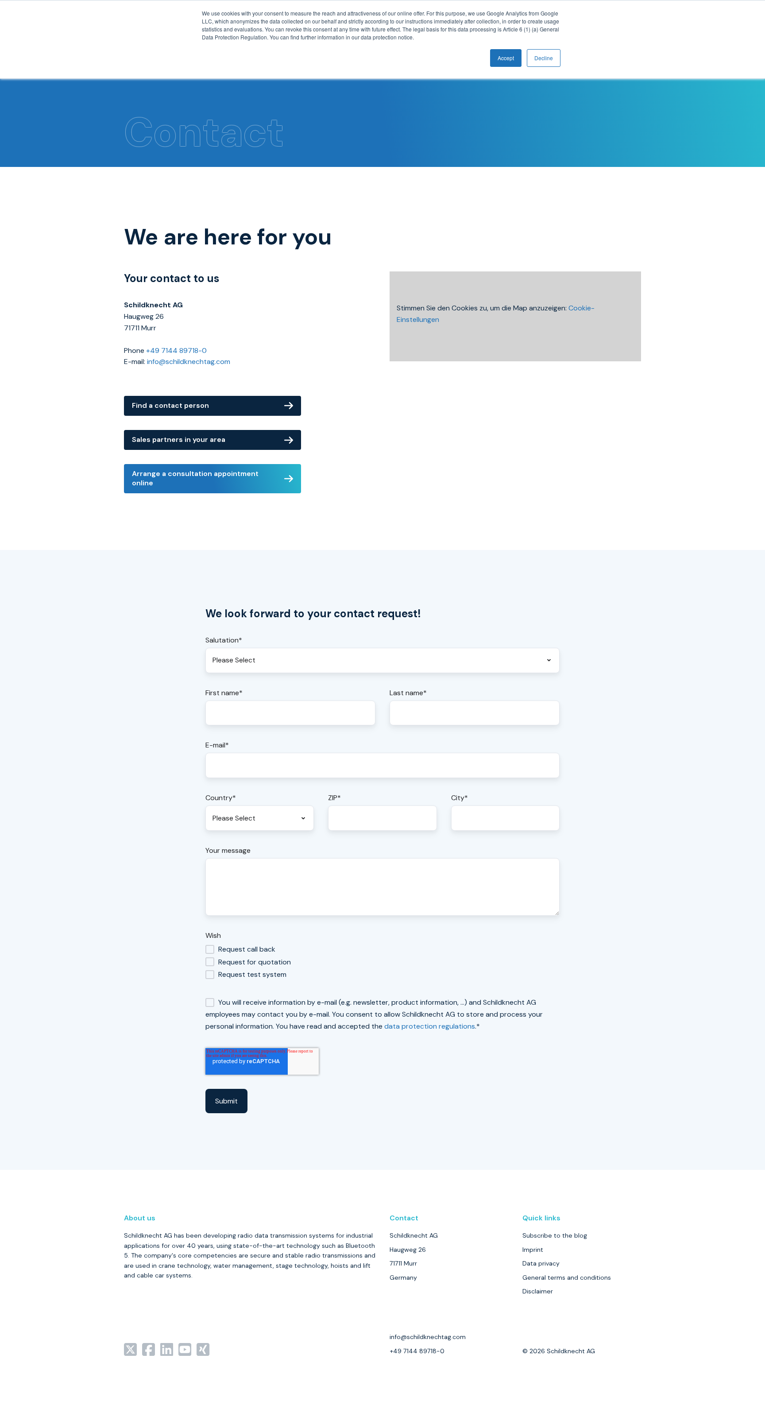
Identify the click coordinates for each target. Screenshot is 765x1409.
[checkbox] (382, 961)
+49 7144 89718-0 (176, 350)
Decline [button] (543, 58)
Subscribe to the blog (554, 1235)
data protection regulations (429, 1026)
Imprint (532, 1250)
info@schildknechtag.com (188, 361)
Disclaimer (537, 1291)
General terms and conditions (566, 1277)
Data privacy (541, 1263)
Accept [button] (506, 58)
